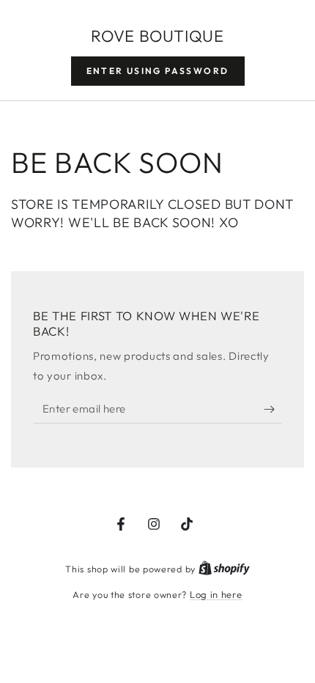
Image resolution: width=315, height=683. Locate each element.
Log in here (216, 594)
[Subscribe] (273, 409)
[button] (158, 71)
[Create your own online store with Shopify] (224, 569)
